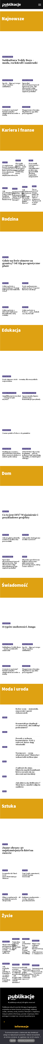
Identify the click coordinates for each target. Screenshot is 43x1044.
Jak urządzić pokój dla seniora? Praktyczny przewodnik (11, 539)
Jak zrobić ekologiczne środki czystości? (31, 539)
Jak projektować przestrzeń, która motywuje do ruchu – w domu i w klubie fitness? (27, 196)
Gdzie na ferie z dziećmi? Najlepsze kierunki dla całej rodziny (10, 312)
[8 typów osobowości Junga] (21, 608)
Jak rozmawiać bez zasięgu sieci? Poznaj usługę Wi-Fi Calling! (26, 947)
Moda (4, 761)
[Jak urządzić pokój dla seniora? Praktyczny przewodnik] (11, 530)
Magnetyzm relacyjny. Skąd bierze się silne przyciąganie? (31, 111)
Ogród (25, 556)
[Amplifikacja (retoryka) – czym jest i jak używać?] (11, 388)
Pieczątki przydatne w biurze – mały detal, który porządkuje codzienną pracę (20, 168)
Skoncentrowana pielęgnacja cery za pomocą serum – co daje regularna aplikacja (8, 949)
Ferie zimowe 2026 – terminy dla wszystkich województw (19, 380)
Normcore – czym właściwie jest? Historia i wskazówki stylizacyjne (27, 755)
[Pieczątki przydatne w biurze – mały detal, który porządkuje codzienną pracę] (21, 157)
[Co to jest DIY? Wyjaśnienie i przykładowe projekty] (21, 496)
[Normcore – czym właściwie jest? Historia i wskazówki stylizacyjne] (8, 756)
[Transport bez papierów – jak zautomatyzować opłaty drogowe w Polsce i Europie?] (18, 186)
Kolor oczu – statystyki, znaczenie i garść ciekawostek (27, 711)
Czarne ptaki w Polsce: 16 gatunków (16, 433)
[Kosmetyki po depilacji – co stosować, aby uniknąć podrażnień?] (8, 727)
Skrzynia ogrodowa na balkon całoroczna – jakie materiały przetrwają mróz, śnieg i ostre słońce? (31, 563)
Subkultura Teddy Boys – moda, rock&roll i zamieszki (19, 61)
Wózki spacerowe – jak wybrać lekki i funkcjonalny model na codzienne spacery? (27, 973)
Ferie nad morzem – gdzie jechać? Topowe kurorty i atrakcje (31, 288)
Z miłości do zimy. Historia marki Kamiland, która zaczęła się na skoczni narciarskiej (28, 771)
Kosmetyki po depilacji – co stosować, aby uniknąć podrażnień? (28, 725)
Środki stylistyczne (9, 393)
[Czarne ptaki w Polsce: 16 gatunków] (21, 419)
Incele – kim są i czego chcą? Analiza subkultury (11, 85)
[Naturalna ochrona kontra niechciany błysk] (16, 937)
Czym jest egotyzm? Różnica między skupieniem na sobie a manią (11, 112)
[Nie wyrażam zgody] (40, 1037)
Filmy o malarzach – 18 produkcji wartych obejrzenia (11, 899)
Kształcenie (7, 376)
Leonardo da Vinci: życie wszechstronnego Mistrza (9, 876)
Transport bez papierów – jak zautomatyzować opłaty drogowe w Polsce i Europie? (18, 196)
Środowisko (6, 430)
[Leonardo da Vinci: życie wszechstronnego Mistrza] (11, 865)
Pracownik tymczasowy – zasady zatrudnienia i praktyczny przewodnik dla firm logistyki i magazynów (34, 170)
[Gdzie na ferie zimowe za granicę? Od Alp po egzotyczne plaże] (21, 241)
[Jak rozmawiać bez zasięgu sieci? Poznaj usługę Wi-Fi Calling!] (26, 937)
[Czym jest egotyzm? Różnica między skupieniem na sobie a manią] (11, 102)
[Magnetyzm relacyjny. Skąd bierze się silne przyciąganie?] (31, 102)
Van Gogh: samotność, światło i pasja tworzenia (31, 875)
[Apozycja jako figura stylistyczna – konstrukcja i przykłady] (31, 388)
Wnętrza (5, 511)
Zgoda (12, 1040)
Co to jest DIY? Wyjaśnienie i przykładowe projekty (20, 516)
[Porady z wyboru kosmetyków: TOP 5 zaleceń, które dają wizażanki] (8, 742)
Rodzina (5, 257)
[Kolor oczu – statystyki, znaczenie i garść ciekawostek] (8, 712)
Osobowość (6, 107)
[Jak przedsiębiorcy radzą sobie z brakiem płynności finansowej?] (8, 185)
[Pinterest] (4, 1022)
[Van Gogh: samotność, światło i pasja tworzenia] (31, 865)
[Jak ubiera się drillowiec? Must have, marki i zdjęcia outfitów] (8, 786)
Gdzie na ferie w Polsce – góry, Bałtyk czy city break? (30, 312)
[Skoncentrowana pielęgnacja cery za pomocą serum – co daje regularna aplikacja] (8, 938)
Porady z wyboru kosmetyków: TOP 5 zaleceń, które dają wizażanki (25, 741)
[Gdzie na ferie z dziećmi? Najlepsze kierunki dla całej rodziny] (11, 302)
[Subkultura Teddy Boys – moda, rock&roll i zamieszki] (21, 41)
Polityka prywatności (26, 1040)
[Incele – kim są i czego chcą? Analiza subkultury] (11, 75)
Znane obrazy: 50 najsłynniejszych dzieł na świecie (17, 850)
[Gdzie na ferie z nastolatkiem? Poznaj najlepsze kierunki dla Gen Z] (11, 278)
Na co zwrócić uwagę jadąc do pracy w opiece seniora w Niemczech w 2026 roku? (36, 197)
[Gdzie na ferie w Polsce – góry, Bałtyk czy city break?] (31, 302)
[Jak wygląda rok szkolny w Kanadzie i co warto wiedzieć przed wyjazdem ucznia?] (6, 962)
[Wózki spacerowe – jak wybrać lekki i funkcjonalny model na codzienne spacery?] (27, 962)
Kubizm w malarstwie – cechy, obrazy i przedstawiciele (31, 899)
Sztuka (5, 844)
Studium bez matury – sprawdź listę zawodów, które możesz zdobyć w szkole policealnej (11, 454)
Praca (31, 160)
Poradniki (6, 941)
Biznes (5, 162)
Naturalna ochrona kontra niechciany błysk (16, 945)
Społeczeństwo (7, 57)
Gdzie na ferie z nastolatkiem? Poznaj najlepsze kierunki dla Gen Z (11, 288)
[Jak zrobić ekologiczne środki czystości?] (31, 530)
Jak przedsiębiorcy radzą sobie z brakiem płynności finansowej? (8, 195)
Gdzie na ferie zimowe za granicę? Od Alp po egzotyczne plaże (21, 263)
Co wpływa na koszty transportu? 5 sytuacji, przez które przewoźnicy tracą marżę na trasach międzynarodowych (10, 170)
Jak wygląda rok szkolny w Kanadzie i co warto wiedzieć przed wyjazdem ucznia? (6, 974)
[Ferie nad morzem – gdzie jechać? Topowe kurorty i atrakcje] (31, 278)
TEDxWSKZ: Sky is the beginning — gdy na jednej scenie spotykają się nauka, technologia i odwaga (31, 455)
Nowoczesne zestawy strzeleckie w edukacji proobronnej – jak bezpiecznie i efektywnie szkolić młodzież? (17, 975)
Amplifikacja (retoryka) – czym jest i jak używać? (11, 397)
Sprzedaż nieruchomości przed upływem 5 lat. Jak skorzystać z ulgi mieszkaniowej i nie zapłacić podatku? (30, 87)
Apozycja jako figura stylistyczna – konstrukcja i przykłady (31, 397)
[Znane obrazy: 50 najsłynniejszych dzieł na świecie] (21, 829)
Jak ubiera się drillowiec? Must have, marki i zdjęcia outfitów (28, 785)
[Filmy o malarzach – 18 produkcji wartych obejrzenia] (11, 889)
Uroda (5, 717)
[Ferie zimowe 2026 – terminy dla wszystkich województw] (21, 365)
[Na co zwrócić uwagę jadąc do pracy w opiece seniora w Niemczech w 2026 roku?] (36, 184)
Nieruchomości (27, 80)
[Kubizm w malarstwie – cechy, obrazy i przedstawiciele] (31, 889)
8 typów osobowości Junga (18, 626)
